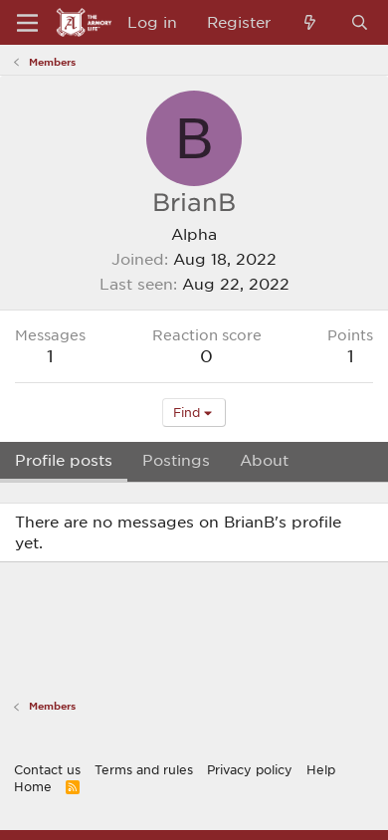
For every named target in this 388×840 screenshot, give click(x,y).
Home (33, 786)
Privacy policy (249, 769)
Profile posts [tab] (63, 460)
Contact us (47, 769)
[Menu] (27, 23)
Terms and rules (144, 769)
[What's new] (310, 22)
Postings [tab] (176, 460)
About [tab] (264, 460)
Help (320, 769)
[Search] (359, 22)
